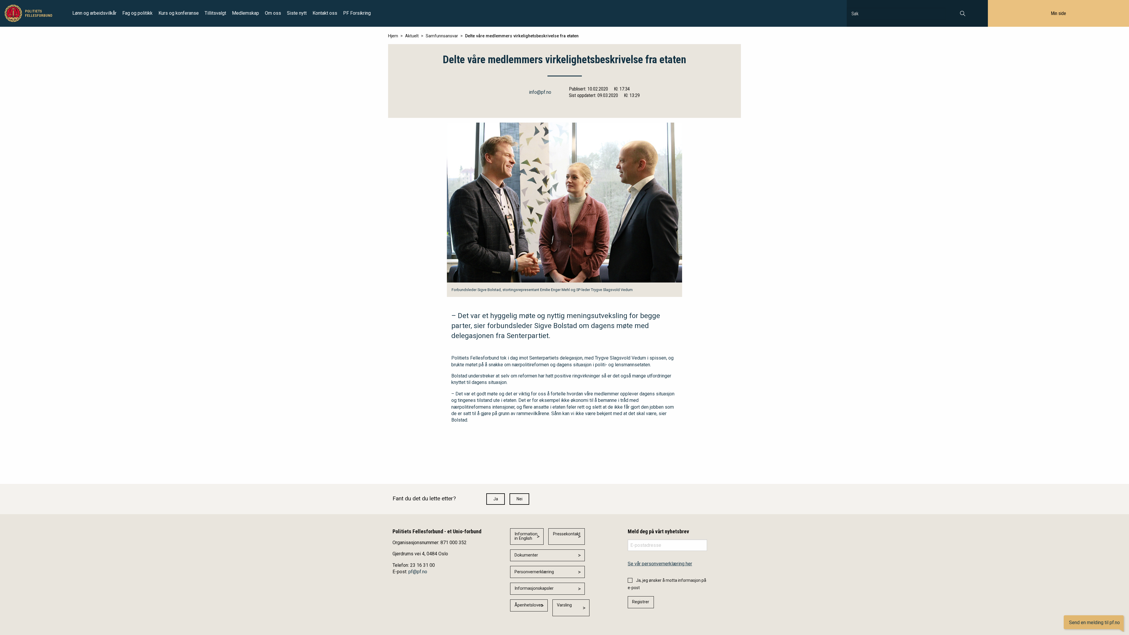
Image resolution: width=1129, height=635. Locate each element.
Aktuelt (412, 36)
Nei (519, 499)
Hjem (393, 36)
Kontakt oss (325, 13)
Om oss (273, 13)
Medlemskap (245, 13)
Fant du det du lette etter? (424, 498)
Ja (495, 499)
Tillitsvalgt (215, 13)
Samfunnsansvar (442, 36)
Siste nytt (297, 13)
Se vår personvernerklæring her (660, 564)
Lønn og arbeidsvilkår (94, 13)
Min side (1058, 13)
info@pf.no (540, 92)
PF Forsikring (357, 13)
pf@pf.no (417, 571)
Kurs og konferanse (178, 13)
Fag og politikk (137, 13)
